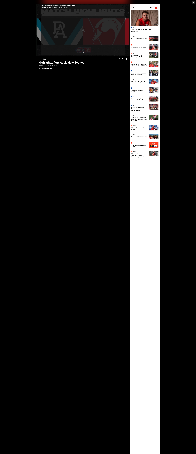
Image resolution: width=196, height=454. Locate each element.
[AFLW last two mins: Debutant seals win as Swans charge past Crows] (144, 154)
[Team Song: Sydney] (144, 98)
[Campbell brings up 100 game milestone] (144, 22)
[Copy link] (126, 59)
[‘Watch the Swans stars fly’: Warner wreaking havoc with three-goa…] (144, 108)
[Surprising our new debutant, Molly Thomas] (144, 55)
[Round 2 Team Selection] (144, 46)
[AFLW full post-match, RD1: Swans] (144, 128)
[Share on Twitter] (122, 59)
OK (83, 52)
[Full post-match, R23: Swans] (144, 81)
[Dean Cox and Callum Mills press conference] (144, 73)
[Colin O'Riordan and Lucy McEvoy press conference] (144, 64)
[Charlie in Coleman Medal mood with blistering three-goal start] (144, 118)
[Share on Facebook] (119, 59)
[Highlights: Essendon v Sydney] (144, 90)
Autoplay (152, 7)
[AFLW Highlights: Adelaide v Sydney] (144, 145)
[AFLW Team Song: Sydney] (144, 38)
